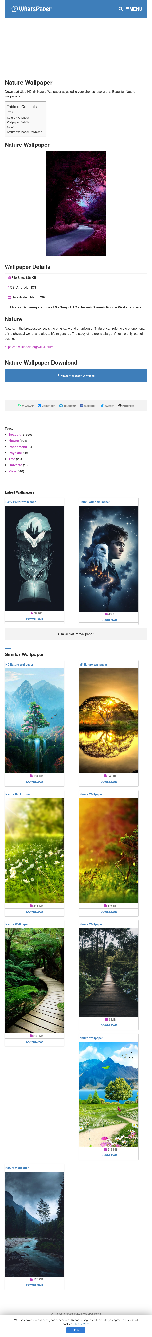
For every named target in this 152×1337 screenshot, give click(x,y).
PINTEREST (128, 405)
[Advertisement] (76, 46)
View (13, 471)
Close (76, 1329)
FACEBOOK (89, 405)
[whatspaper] (31, 8)
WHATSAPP (27, 405)
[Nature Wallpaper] (76, 203)
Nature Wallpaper (18, 117)
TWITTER (109, 405)
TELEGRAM (69, 405)
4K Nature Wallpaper (93, 664)
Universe (16, 465)
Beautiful (16, 434)
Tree (12, 459)
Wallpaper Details (18, 122)
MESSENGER (48, 405)
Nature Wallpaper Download (24, 132)
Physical (15, 452)
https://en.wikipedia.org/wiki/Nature (29, 346)
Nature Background (18, 794)
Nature (11, 127)
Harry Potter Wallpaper (20, 502)
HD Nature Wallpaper (19, 664)
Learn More (82, 1324)
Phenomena (18, 446)
